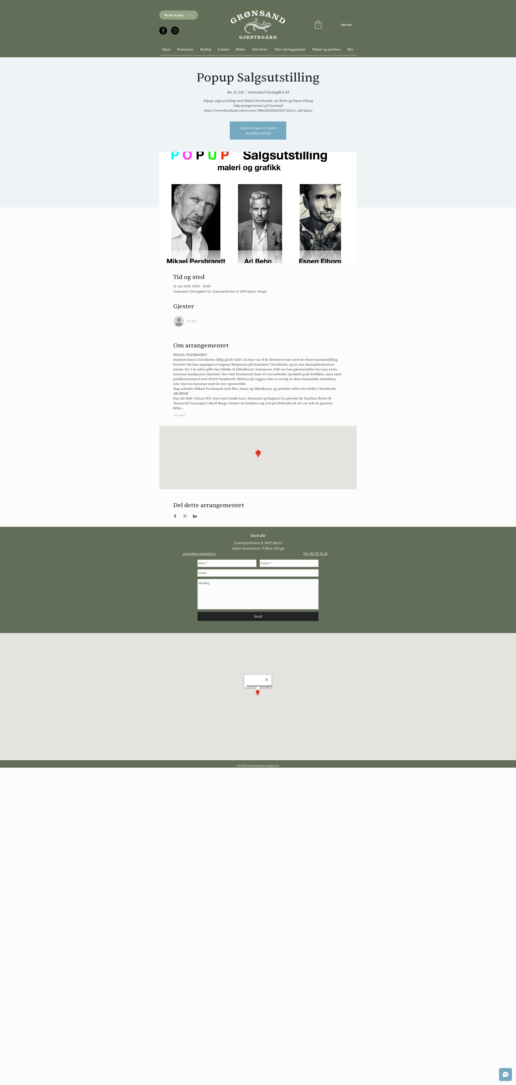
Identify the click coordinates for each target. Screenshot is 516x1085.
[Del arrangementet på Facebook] (175, 516)
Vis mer (179, 415)
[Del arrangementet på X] (185, 516)
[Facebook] (163, 30)
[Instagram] (175, 30)
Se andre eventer (258, 133)
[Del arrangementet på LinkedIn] (195, 516)
